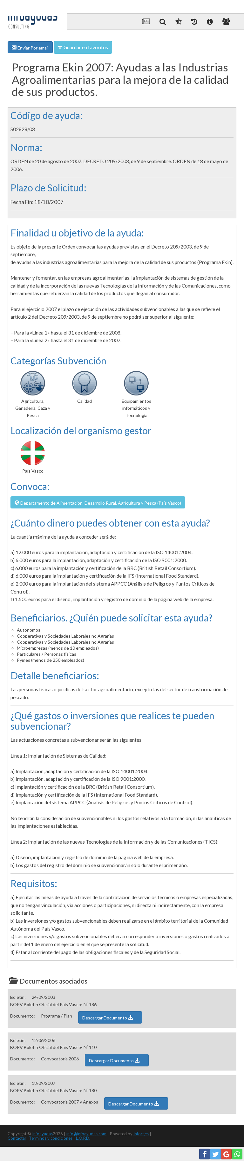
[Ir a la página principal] (33, 16)
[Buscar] (162, 21)
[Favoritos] (178, 21)
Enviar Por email (33, 47)
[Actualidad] (146, 21)
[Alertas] (194, 21)
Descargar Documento (105, 1017)
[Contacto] (226, 21)
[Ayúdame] (210, 21)
